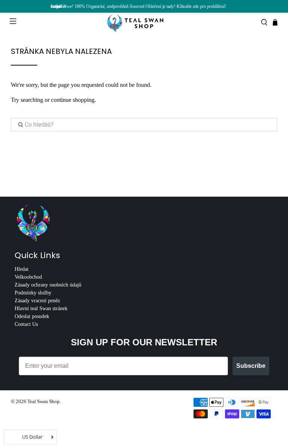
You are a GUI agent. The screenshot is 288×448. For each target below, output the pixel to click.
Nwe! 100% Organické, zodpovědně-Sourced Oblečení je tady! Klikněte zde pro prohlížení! (144, 6)
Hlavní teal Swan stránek (41, 308)
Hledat (21, 269)
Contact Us (26, 324)
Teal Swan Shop (43, 401)
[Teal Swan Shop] (144, 22)
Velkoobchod (28, 277)
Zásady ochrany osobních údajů (48, 285)
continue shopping (72, 100)
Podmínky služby (33, 293)
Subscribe (251, 366)
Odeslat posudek (32, 316)
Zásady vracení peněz (37, 300)
